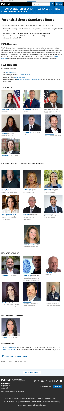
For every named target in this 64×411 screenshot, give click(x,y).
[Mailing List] (61, 381)
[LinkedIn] (42, 381)
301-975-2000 (4, 388)
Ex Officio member (24, 75)
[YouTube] (50, 381)
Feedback (58, 386)
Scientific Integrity (36, 401)
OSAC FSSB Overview (9, 347)
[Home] (5, 4)
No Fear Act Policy (9, 401)
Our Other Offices (19, 391)
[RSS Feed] (57, 381)
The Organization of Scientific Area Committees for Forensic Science (30, 10)
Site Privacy (9, 398)
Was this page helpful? (32, 372)
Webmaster (4, 391)
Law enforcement (22, 356)
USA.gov (37, 405)
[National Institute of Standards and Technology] (13, 380)
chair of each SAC (11, 72)
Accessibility (16, 398)
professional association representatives (29, 80)
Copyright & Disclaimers (37, 398)
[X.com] (35, 381)
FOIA (16, 401)
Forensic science (9, 356)
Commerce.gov (22, 405)
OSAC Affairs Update (9, 350)
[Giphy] (53, 381)
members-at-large (19, 77)
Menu (60, 4)
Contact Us (11, 391)
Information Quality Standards (51, 401)
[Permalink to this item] (18, 44)
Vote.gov (43, 405)
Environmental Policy (24, 401)
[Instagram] (46, 381)
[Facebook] (39, 381)
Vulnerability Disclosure (51, 398)
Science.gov (31, 405)
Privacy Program (25, 398)
